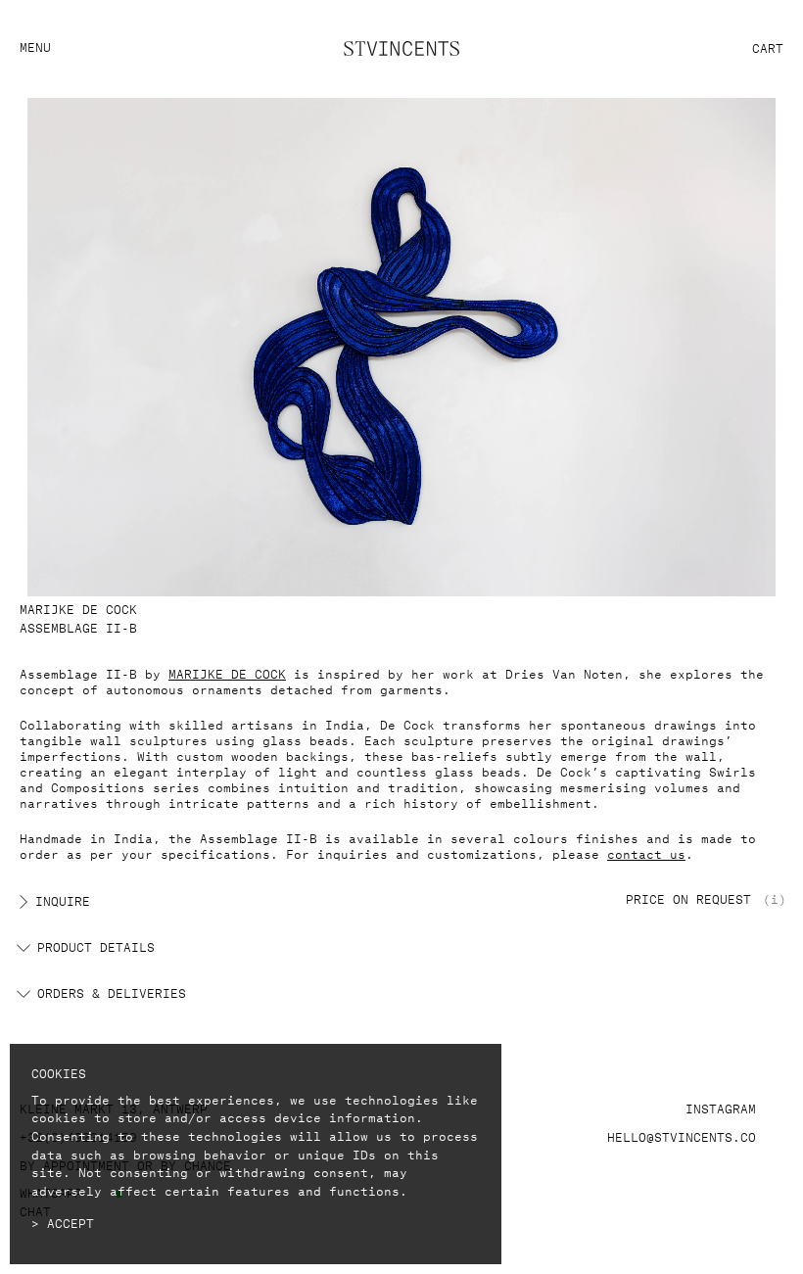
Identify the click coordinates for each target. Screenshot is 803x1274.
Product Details (96, 946)
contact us (646, 852)
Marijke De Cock (78, 607)
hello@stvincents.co (681, 1135)
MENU (35, 45)
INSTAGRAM (720, 1107)
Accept (70, 1222)
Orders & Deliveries (111, 992)
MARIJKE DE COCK (227, 672)
